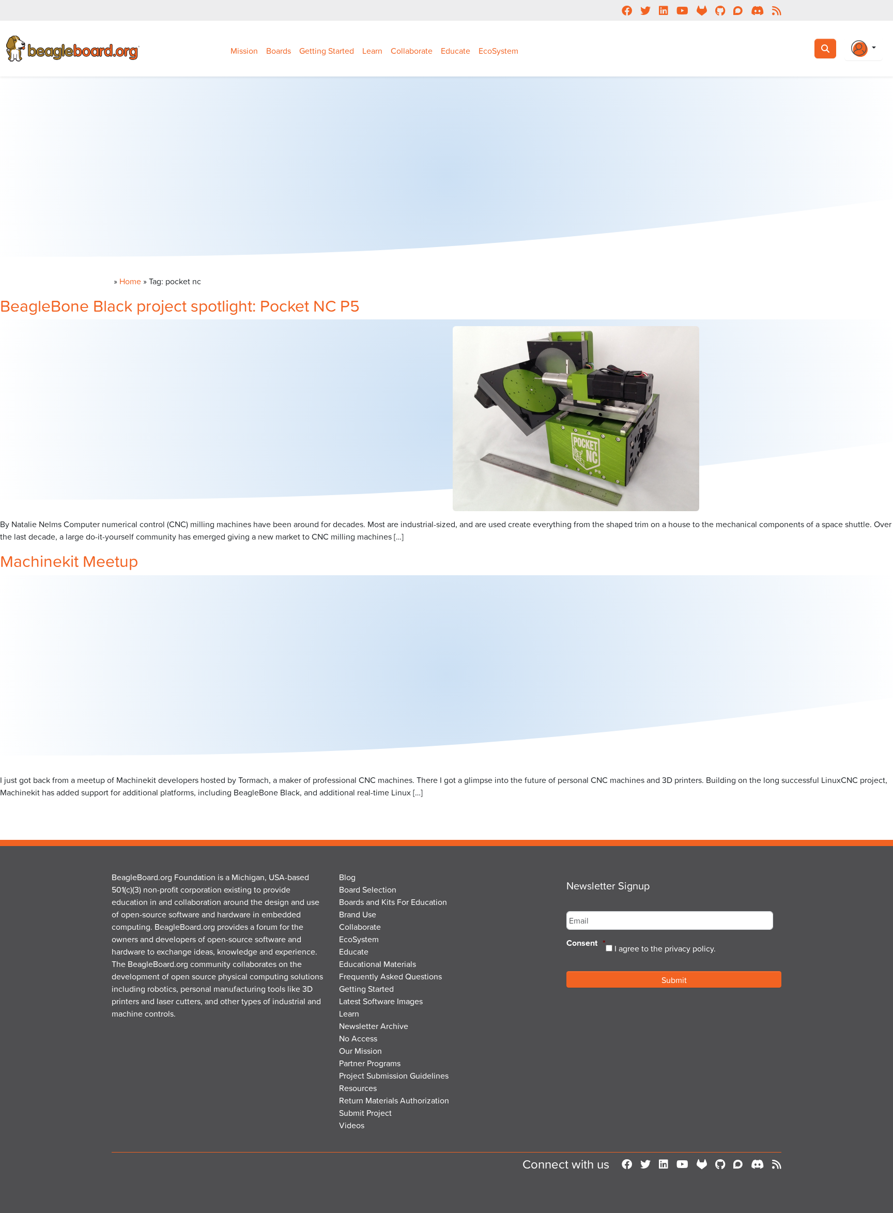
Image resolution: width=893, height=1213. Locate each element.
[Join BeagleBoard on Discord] (757, 1164)
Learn (372, 50)
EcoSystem (498, 50)
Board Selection (367, 889)
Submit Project (365, 1112)
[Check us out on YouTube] (682, 1164)
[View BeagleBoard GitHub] (720, 1164)
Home (130, 281)
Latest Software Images (381, 1001)
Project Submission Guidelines (394, 1075)
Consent (586, 943)
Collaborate (412, 50)
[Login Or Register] (863, 48)
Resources (358, 1088)
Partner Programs (370, 1063)
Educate (455, 50)
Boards (278, 50)
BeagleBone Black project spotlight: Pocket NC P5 (180, 305)
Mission (244, 50)
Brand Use (357, 914)
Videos (351, 1125)
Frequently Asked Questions (390, 976)
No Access (358, 1038)
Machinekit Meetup (69, 560)
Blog (347, 877)
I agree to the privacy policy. (665, 948)
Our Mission (360, 1050)
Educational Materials (377, 964)
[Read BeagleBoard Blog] (776, 1164)
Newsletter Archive (373, 1026)
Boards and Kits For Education (393, 902)
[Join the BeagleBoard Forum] (738, 1164)
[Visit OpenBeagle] (702, 1164)
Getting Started (326, 50)
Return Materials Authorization (394, 1100)
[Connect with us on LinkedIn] (663, 1164)
